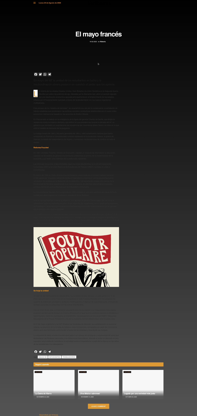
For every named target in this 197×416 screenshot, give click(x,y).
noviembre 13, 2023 (87, 397)
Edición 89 (43, 357)
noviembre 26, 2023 (42, 397)
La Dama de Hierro (43, 393)
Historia (103, 41)
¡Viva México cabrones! (90, 393)
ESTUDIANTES (54, 357)
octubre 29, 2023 (131, 397)
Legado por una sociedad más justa (139, 393)
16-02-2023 (93, 41)
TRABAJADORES (69, 357)
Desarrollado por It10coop (48, 415)
